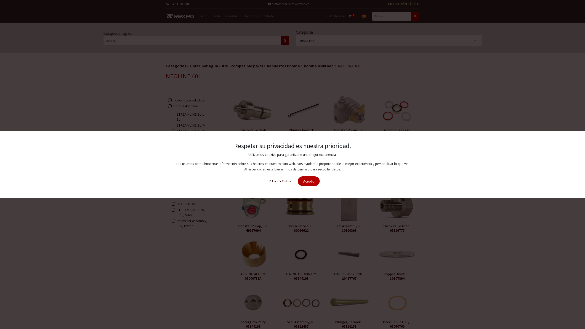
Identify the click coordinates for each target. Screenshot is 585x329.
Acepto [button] (308, 181)
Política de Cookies (280, 181)
